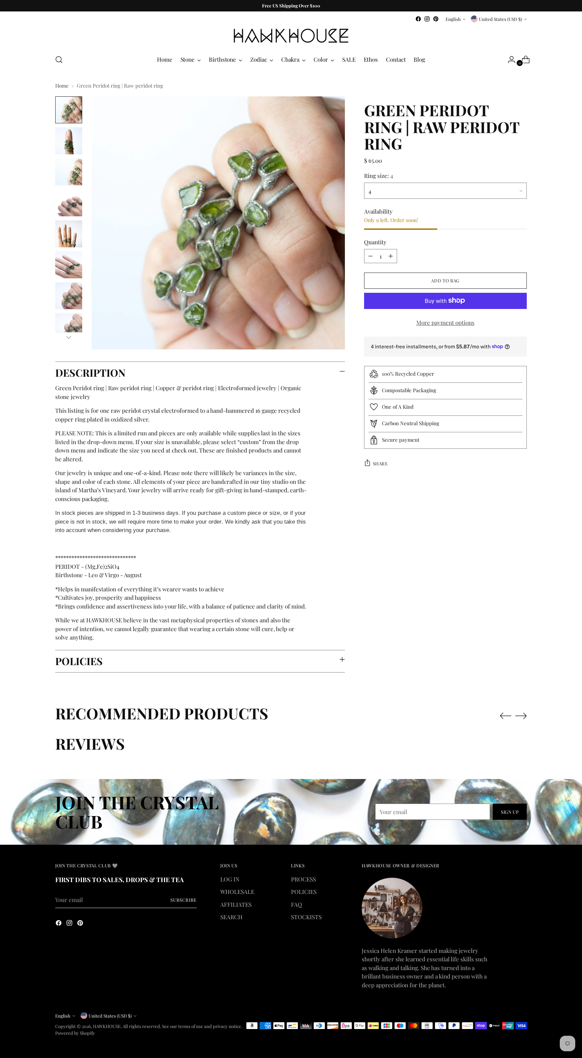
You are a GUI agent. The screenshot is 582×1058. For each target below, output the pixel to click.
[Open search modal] (59, 59)
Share (380, 463)
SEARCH (231, 917)
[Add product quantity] (391, 255)
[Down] (68, 337)
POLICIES (304, 891)
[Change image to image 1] (68, 109)
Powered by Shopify (75, 1033)
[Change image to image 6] (68, 264)
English (453, 19)
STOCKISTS (306, 917)
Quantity (375, 241)
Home (62, 85)
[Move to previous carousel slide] (505, 716)
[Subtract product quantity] (370, 255)
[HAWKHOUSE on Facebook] (418, 19)
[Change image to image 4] (68, 202)
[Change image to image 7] (68, 295)
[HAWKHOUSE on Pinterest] (436, 19)
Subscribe (183, 900)
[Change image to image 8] (68, 326)
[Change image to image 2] (68, 140)
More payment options (445, 322)
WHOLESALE (237, 891)
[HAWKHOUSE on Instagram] (427, 19)
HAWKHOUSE (107, 1026)
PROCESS (303, 879)
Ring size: (378, 175)
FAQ (296, 904)
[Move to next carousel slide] (521, 715)
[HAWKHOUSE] (291, 36)
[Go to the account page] (509, 59)
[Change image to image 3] (68, 171)
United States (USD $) (500, 19)
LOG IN (229, 879)
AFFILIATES (236, 904)
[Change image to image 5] (68, 233)
